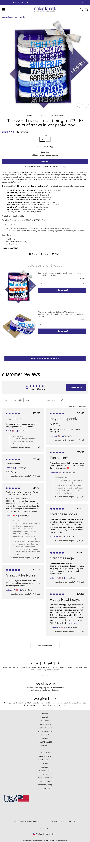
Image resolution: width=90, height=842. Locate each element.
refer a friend (45, 675)
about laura (45, 753)
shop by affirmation (45, 728)
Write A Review (76, 387)
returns (45, 774)
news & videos (45, 756)
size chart (45, 735)
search (45, 714)
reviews (45, 763)
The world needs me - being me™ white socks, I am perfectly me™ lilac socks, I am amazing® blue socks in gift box (60, 314)
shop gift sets (45, 724)
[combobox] (33, 400)
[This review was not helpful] (38, 447)
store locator (45, 767)
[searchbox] (10, 400)
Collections (38, 115)
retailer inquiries (45, 778)
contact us (45, 746)
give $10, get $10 (45, 742)
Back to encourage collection (45, 358)
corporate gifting (45, 785)
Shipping (35, 155)
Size (45, 135)
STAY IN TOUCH (44, 829)
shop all (45, 717)
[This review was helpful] (33, 447)
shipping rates (45, 770)
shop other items (45, 731)
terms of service (61, 840)
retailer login (45, 781)
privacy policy (49, 840)
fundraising (45, 788)
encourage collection (53, 115)
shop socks (45, 721)
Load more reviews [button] (45, 646)
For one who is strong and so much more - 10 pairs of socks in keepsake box (60, 274)
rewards (45, 738)
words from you (45, 760)
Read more (73, 623)
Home (29, 115)
